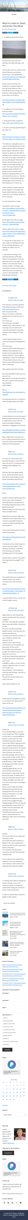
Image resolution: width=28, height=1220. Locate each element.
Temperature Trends (8, 1026)
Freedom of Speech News (10, 1032)
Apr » (7, 1105)
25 (17, 1096)
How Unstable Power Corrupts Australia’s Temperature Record (15, 923)
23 (10, 1096)
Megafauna (6, 1038)
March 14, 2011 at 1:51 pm (15, 411)
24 (13, 1096)
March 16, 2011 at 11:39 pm (16, 725)
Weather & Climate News (9, 1023)
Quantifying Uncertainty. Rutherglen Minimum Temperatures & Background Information (17, 934)
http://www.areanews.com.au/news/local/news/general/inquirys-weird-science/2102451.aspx (13, 486)
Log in (14, 1216)
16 (10, 1092)
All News (6, 1018)
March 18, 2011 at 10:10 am (16, 876)
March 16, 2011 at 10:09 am (16, 572)
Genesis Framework (13, 1215)
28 (3, 1099)
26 (20, 1096)
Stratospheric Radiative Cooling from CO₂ (16, 952)
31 (13, 1099)
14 (3, 1092)
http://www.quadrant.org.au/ (15, 123)
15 (6, 1092)
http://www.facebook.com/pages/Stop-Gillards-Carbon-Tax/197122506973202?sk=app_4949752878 (13, 233)
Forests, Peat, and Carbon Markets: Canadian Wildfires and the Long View (17, 943)
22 (6, 1096)
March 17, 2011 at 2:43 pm (15, 829)
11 (17, 1089)
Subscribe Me (8, 1153)
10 (13, 1089)
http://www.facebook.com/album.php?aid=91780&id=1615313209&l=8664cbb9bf (13, 102)
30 (10, 1099)
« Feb (3, 1105)
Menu (15, 14)
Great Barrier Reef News (9, 1029)
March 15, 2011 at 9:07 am (15, 454)
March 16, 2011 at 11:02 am (16, 610)
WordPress (21, 1215)
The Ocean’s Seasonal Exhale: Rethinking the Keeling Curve (17, 913)
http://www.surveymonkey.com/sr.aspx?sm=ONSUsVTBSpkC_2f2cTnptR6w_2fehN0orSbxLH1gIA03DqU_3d (14, 591)
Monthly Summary (8, 1035)
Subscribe (7, 1049)
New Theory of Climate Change (11, 1041)
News (10, 285)
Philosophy (6, 1044)
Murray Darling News (8, 1021)
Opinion (14, 285)
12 (20, 1089)
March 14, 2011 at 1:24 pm (15, 300)
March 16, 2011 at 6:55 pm (15, 694)
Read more (11, 1143)
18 (17, 1092)
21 (3, 1096)
